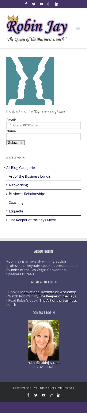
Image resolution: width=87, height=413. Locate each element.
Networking (18, 185)
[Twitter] (33, 4)
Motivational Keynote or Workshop (48, 292)
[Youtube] (41, 4)
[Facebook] (26, 4)
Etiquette (16, 211)
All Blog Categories (21, 167)
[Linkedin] (56, 4)
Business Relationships (27, 193)
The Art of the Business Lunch (41, 302)
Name (11, 131)
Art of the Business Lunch (29, 176)
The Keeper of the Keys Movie (33, 220)
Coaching (16, 202)
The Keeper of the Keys (57, 296)
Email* (11, 119)
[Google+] (49, 4)
